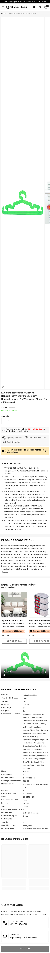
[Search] (34, 7)
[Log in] (39, 7)
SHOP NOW (42, 2)
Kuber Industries (14, 620)
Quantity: (5, 416)
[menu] (3, 7)
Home (3, 14)
